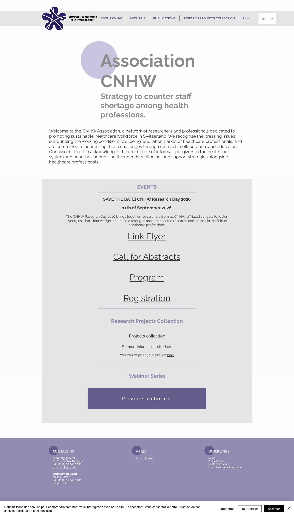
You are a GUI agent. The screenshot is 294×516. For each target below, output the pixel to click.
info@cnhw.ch (61, 483)
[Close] (288, 509)
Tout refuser (249, 509)
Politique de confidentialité (34, 510)
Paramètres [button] (226, 509)
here (168, 347)
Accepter (274, 509)
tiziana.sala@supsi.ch (65, 467)
